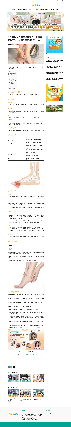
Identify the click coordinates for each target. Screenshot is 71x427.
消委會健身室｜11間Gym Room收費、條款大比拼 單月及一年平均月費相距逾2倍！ (13, 399)
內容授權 (31, 419)
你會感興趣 (14, 372)
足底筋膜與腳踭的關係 (12, 73)
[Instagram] (57, 0)
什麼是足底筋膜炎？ (12, 79)
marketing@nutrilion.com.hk (30, 418)
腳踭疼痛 (11, 82)
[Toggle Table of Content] (15, 72)
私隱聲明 (23, 419)
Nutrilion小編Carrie (49, 74)
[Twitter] (61, 0)
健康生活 (30, 9)
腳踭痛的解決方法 (12, 88)
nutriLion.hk (21, 354)
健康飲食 (41, 9)
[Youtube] (62, 0)
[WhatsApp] (11, 367)
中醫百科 (25, 9)
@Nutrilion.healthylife (27, 357)
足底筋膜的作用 (11, 74)
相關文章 (9, 372)
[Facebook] (55, 0)
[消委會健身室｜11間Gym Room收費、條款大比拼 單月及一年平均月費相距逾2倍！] (13, 393)
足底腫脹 (12, 85)
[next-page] (10, 402)
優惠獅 (57, 9)
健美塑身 (46, 9)
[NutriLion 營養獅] (35, 4)
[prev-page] (8, 402)
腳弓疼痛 (12, 84)
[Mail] (59, 0)
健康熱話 (13, 9)
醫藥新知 (19, 9)
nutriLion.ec (26, 354)
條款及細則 (28, 419)
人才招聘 (35, 419)
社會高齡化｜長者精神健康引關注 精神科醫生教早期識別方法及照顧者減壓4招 (25, 399)
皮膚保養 (36, 9)
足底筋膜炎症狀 (11, 81)
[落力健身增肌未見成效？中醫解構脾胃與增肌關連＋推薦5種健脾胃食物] (38, 378)
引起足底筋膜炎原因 (12, 80)
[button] (62, 9)
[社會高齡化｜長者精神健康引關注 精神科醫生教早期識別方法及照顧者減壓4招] (25, 393)
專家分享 (52, 9)
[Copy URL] (14, 367)
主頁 (8, 34)
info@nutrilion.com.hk (29, 417)
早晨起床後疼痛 (13, 83)
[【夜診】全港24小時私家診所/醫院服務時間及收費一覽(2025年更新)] (38, 393)
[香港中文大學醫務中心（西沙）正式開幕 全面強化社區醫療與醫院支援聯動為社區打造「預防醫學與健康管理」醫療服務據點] (25, 378)
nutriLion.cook (31, 354)
